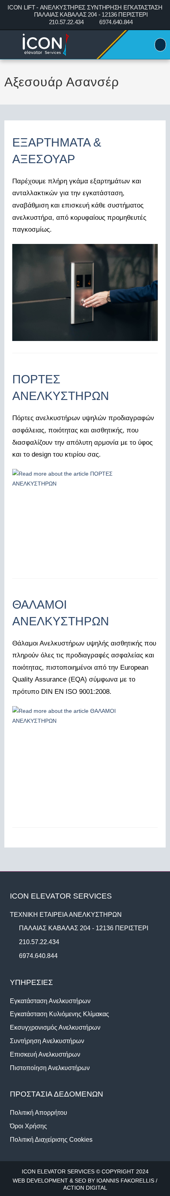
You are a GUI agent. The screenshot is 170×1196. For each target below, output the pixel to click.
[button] (160, 44)
